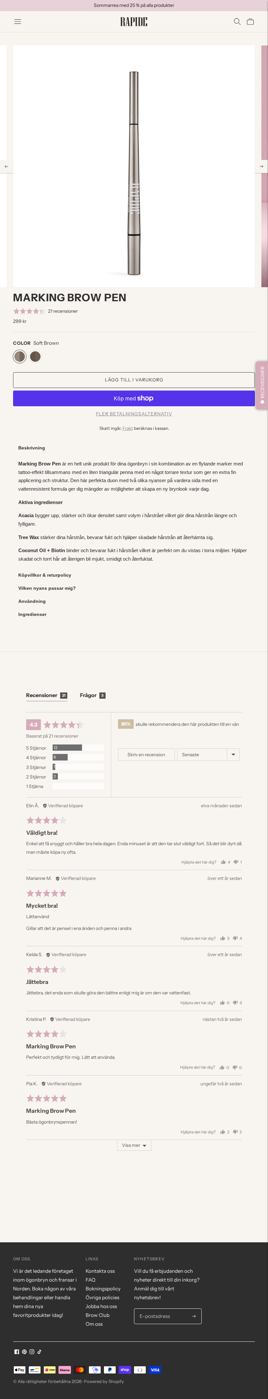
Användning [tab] (32, 601)
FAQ (90, 1280)
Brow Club (97, 1315)
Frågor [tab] (92, 695)
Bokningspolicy (103, 1288)
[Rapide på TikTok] (39, 1352)
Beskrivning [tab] (31, 447)
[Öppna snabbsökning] (237, 21)
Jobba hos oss (101, 1306)
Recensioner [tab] (45, 695)
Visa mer (131, 1145)
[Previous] (6, 166)
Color (22, 343)
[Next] (261, 166)
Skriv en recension (146, 755)
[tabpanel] (134, 511)
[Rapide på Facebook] (16, 1352)
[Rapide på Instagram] (31, 1352)
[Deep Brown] (35, 356)
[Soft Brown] (19, 356)
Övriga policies (102, 1297)
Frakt (128, 428)
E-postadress (154, 1308)
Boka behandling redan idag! (133, 9)
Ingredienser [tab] (32, 614)
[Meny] (17, 21)
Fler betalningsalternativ (134, 414)
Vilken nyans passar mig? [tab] (47, 588)
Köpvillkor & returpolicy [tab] (44, 575)
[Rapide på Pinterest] (24, 1352)
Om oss (94, 1324)
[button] (45, 311)
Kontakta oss (100, 1271)
